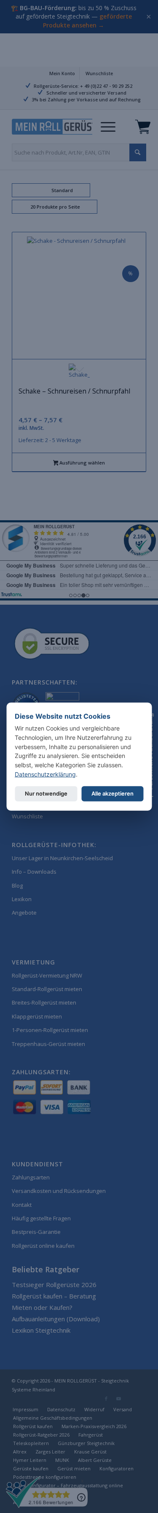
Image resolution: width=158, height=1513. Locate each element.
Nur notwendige (46, 793)
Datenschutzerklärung (45, 773)
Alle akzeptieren (112, 793)
